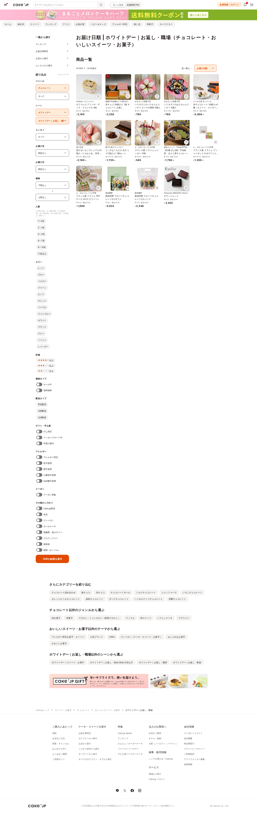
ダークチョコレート (118, 599)
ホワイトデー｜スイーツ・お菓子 (68, 662)
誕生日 (21, 24)
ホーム (8, 24)
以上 (51, 360)
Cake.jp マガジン (157, 779)
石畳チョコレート (177, 599)
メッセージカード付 (52, 437)
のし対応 (47, 431)
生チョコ (100, 592)
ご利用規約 (189, 754)
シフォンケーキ (164, 618)
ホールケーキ (49, 526)
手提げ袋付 (48, 443)
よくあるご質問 (59, 754)
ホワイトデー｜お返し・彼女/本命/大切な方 (111, 662)
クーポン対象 (49, 494)
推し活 (137, 24)
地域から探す (155, 774)
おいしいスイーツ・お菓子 (107, 710)
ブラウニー (183, 618)
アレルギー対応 (119, 24)
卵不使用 (47, 469)
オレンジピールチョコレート (66, 599)
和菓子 (150, 24)
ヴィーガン (48, 520)
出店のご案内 (155, 733)
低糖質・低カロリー (52, 532)
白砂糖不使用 (49, 481)
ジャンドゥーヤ (169, 592)
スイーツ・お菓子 (63, 710)
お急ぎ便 (80, 24)
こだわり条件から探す (89, 748)
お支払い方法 (58, 738)
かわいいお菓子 (59, 643)
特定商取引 (189, 743)
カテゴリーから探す (88, 738)
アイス (66, 24)
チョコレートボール (120, 592)
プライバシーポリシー (194, 748)
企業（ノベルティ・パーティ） (163, 743)
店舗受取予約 (133, 5)
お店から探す (85, 743)
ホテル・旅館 (155, 738)
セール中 (47, 384)
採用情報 (188, 764)
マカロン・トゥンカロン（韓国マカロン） (99, 618)
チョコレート (83, 710)
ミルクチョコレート (146, 592)
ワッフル (130, 618)
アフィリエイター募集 (194, 759)
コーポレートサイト (193, 733)
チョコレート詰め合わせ (64, 592)
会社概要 (188, 738)
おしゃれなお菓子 (176, 637)
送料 (54, 733)
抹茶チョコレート (94, 599)
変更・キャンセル (60, 743)
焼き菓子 (56, 618)
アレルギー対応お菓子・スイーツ (68, 637)
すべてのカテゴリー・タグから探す (95, 759)
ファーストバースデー (128, 748)
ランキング (51, 24)
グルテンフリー (50, 538)
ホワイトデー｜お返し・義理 (153, 662)
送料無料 (47, 390)
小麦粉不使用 (49, 475)
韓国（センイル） (51, 550)
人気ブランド (96, 637)
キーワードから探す (88, 754)
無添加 (46, 544)
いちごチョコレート (192, 592)
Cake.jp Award (125, 733)
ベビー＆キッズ (98, 24)
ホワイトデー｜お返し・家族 (187, 662)
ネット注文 (118, 5)
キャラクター (166, 24)
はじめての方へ (59, 748)
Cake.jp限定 (49, 508)
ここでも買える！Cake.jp (161, 758)
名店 (45, 514)
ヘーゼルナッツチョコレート (148, 599)
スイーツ (34, 24)
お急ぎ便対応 (85, 733)
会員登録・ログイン (229, 4)
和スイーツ (145, 618)
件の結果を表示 (52, 558)
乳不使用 (47, 463)
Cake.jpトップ (42, 710)
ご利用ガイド (58, 759)
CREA (112, 637)
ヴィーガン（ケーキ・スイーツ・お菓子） (141, 637)
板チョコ (86, 592)
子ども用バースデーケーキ (130, 754)
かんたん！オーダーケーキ (130, 743)
